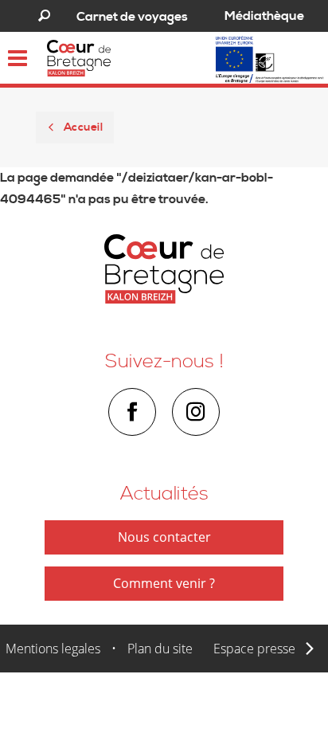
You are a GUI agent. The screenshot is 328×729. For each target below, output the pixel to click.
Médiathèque (264, 16)
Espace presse (254, 648)
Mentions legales (53, 648)
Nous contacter (164, 537)
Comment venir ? (164, 583)
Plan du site (160, 648)
